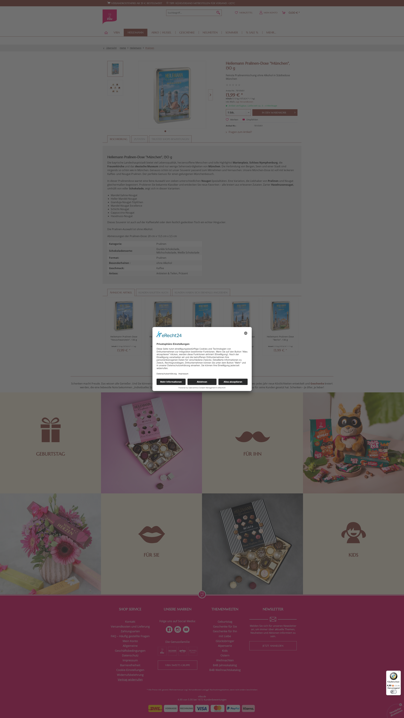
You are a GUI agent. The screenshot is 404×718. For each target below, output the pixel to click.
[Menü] (399, 672)
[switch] (393, 692)
